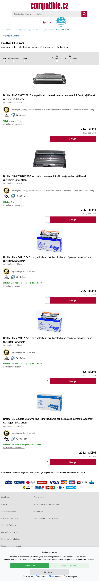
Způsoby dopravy (8, 511)
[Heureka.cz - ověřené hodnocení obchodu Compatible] (61, 26)
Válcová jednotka (70, 58)
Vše (4, 58)
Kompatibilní (13, 58)
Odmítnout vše (50, 572)
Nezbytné (29, 576)
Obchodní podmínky (9, 532)
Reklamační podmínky (10, 539)
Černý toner (57, 58)
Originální (24, 58)
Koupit (73, 138)
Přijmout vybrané (69, 566)
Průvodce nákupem (9, 518)
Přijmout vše (30, 566)
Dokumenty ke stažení (11, 545)
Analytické (42, 576)
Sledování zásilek (8, 525)
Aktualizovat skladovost (13, 124)
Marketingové (71, 576)
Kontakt (5, 504)
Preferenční (56, 576)
